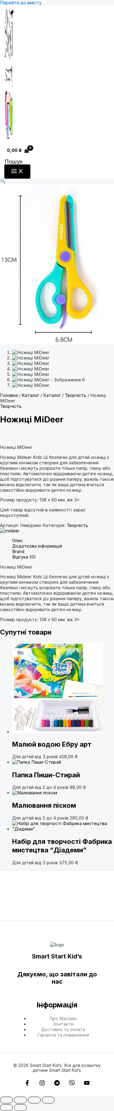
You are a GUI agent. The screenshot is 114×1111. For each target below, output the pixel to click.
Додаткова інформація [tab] (37, 546)
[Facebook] (27, 1084)
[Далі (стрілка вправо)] (20, 1107)
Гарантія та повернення (63, 1035)
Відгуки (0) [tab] (24, 557)
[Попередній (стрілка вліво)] (6, 1107)
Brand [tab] (18, 551)
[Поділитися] (34, 1100)
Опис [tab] (17, 540)
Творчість (75, 395)
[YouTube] (87, 1084)
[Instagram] (42, 1084)
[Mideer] (9, 531)
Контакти (63, 1024)
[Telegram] (57, 1084)
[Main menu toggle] (17, 171)
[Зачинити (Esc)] (48, 1100)
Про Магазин (63, 1018)
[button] (13, 161)
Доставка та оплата (63, 1029)
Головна (9, 395)
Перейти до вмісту (21, 2)
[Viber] (72, 1084)
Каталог (30, 395)
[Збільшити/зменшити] (6, 1100)
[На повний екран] (20, 1100)
